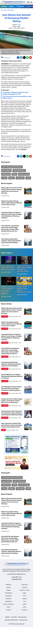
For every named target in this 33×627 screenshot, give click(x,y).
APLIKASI (24, 587)
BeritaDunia (6, 174)
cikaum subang (24, 174)
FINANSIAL (5, 405)
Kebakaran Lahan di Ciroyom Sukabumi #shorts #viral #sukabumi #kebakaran (7, 290)
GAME (24, 593)
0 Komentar (6, 58)
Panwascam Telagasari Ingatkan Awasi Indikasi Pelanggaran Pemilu (15, 93)
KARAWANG (8, 596)
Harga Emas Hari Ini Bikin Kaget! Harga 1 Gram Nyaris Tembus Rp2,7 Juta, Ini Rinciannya (11, 400)
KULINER (8, 610)
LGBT (28, 178)
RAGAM (25, 598)
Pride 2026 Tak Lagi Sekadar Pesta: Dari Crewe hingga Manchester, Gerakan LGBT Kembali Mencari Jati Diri (10, 228)
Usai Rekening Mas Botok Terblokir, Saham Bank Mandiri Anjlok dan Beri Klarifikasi (11, 240)
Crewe (4, 178)
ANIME (24, 604)
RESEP (8, 607)
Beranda (3, 10)
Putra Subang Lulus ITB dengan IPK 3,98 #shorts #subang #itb (8, 267)
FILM (24, 601)
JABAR (3, 430)
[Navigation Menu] (31, 2)
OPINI (24, 607)
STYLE (24, 596)
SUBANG (8, 590)
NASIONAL (5, 342)
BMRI (14, 174)
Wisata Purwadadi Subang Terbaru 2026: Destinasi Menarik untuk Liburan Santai (11, 202)
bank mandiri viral (19, 170)
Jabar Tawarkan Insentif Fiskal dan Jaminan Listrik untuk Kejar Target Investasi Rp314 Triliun (11, 425)
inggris (11, 178)
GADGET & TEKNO (24, 590)
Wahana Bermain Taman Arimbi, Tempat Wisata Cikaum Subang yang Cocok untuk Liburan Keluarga (11, 190)
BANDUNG (8, 598)
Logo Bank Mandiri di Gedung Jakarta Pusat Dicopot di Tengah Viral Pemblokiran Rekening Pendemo (11, 215)
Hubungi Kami (22, 617)
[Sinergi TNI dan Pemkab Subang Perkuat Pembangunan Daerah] (24, 281)
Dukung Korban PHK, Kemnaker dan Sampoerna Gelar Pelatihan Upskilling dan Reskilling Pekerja (11, 413)
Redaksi (7, 617)
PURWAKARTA (8, 593)
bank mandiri (6, 170)
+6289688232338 (16, 579)
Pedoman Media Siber (11, 620)
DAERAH (11, 6)
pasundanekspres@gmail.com (16, 574)
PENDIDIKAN (20, 6)
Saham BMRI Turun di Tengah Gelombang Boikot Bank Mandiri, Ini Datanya (12, 376)
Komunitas (20, 178)
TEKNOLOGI (24, 584)
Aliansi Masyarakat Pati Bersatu (11, 167)
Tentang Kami (23, 620)
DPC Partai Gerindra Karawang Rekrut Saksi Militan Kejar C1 (16, 97)
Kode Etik (14, 617)
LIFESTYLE (4, 316)
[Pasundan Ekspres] (13, 2)
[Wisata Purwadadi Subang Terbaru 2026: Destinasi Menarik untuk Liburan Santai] (28, 204)
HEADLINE (4, 6)
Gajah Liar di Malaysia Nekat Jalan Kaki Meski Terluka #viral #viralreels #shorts (24, 268)
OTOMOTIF (24, 610)
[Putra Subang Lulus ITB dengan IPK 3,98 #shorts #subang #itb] (8, 260)
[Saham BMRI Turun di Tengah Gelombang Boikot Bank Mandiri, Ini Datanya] (28, 377)
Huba (19, 24)
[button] (12, 6)
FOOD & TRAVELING (8, 604)
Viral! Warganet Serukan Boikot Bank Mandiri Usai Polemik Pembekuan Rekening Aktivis (11, 388)
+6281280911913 (16, 577)
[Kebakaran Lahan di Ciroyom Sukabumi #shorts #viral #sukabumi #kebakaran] (8, 281)
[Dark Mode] (28, 2)
